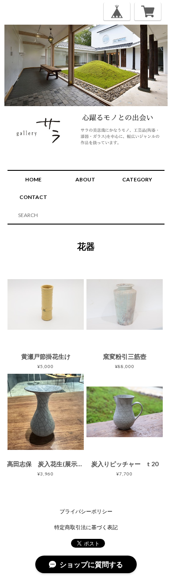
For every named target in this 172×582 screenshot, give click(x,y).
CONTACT (33, 197)
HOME (33, 179)
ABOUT (85, 179)
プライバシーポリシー (86, 511)
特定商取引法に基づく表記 (86, 527)
